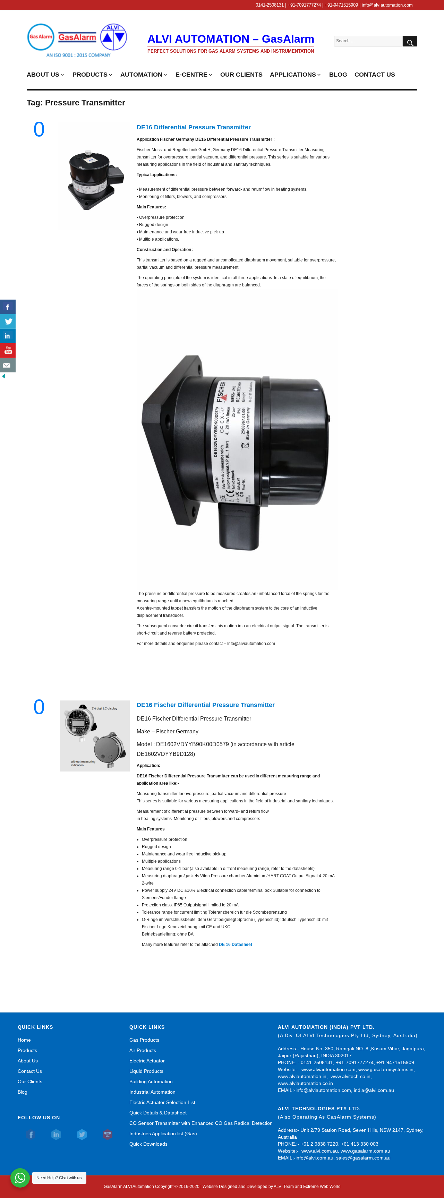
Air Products (142, 1050)
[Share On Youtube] (8, 350)
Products (27, 1050)
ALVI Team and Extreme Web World (307, 1186)
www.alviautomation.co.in (305, 1083)
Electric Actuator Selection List (162, 1102)
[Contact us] (8, 365)
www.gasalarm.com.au (364, 1151)
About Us (28, 1060)
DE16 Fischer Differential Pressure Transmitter (206, 704)
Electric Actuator (147, 1060)
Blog (22, 1092)
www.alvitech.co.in (350, 1076)
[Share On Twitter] (8, 321)
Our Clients (30, 1081)
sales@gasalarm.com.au (363, 1158)
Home (24, 1040)
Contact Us (30, 1071)
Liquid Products (146, 1071)
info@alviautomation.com (323, 1090)
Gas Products (144, 1040)
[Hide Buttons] (3, 375)
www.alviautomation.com (328, 1069)
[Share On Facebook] (8, 307)
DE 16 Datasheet (236, 944)
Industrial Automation (152, 1092)
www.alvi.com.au (319, 1151)
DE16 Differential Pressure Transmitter (194, 127)
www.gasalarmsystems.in (385, 1069)
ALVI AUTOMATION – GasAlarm (230, 39)
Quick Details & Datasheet (158, 1112)
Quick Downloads (148, 1144)
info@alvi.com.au (314, 1158)
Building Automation (151, 1081)
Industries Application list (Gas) (163, 1133)
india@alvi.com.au (374, 1090)
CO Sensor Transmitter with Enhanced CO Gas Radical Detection (201, 1123)
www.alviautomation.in (302, 1076)
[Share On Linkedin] (8, 336)
